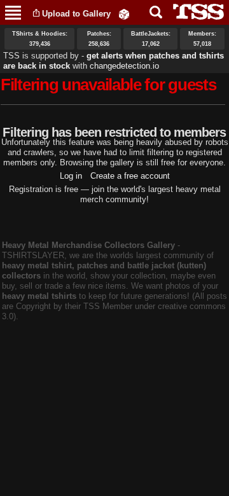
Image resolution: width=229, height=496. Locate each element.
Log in (71, 176)
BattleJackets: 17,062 (150, 39)
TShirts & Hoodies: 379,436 (39, 39)
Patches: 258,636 (99, 39)
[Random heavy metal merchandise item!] (124, 14)
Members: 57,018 (202, 39)
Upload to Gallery (76, 13)
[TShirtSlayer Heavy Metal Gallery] (194, 12)
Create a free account (130, 176)
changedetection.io (124, 66)
